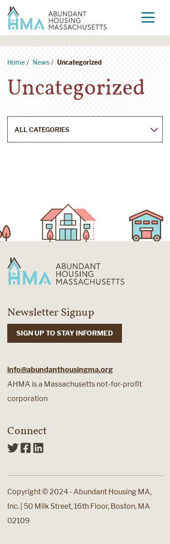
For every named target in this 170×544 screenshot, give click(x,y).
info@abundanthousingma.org (60, 369)
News (41, 62)
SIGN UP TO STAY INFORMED (64, 333)
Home (16, 62)
